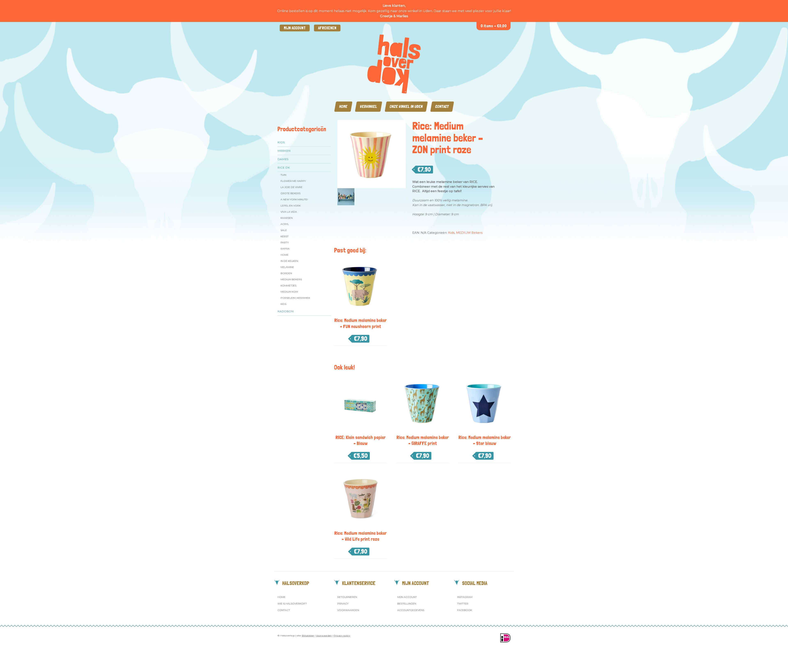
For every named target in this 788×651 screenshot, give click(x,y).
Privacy (342, 603)
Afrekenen (327, 28)
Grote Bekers (290, 193)
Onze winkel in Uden (406, 106)
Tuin (283, 174)
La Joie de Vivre (291, 187)
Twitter (462, 603)
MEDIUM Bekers (291, 279)
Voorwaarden (348, 610)
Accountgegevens (410, 610)
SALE (284, 230)
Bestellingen (406, 603)
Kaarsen (287, 217)
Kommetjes (288, 285)
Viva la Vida (289, 211)
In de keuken (289, 260)
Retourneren (347, 597)
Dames (283, 159)
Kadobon (285, 311)
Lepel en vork (291, 205)
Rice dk (283, 167)
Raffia (285, 248)
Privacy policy (342, 635)
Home (343, 106)
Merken (284, 150)
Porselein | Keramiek (295, 297)
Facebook (464, 610)
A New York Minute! (294, 199)
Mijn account (295, 28)
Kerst (285, 236)
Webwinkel (369, 106)
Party (285, 242)
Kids (281, 142)
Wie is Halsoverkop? (292, 603)
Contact (442, 106)
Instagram (464, 597)
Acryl (285, 224)
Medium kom (289, 291)
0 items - (494, 26)
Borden (286, 273)
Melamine (287, 267)
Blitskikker (308, 635)
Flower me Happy (293, 180)
